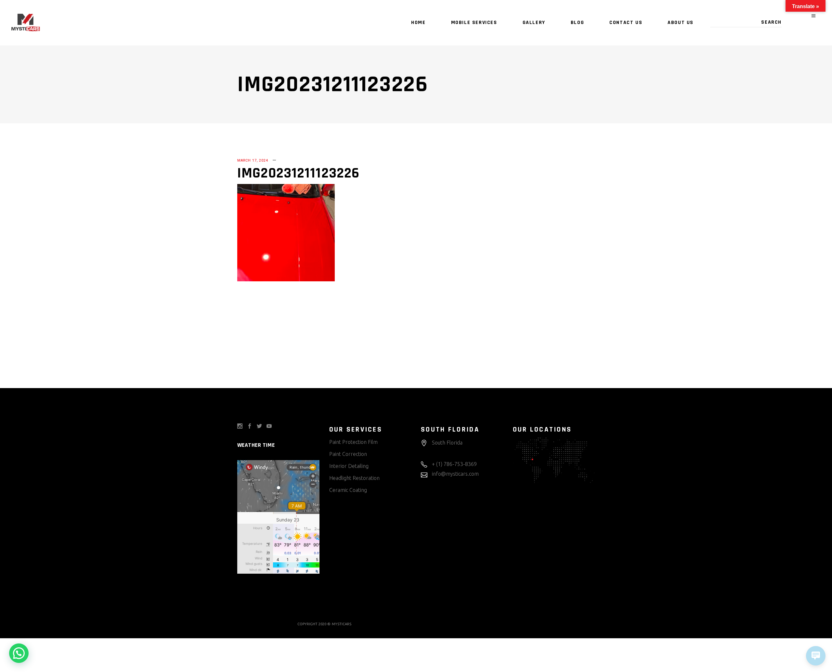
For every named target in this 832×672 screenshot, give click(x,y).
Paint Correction (348, 454)
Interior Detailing (349, 466)
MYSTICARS (341, 624)
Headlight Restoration (354, 478)
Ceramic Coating (348, 490)
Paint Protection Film (353, 442)
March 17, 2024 (252, 160)
